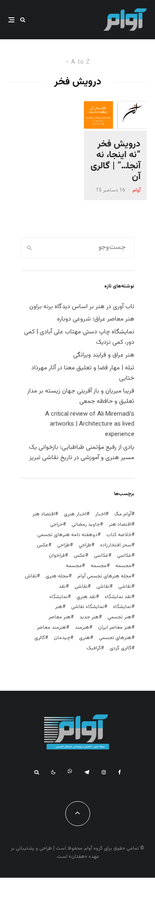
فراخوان (57, 555)
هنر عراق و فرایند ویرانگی (103, 355)
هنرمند (82, 627)
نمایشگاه (122, 607)
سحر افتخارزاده (115, 545)
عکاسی (124, 555)
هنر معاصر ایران (114, 627)
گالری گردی (120, 648)
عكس (42, 545)
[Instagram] (103, 772)
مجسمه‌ (74, 566)
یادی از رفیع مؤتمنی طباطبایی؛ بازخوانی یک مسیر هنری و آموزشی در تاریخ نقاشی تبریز (81, 452)
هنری (84, 638)
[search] (29, 248)
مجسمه (123, 566)
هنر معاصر (59, 617)
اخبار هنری (75, 514)
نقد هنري (86, 597)
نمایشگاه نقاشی (87, 607)
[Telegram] (86, 772)
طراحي (85, 545)
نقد (62, 586)
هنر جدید (89, 617)
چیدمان (62, 638)
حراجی (56, 524)
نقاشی (124, 586)
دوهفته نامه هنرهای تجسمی (67, 535)
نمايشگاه (58, 597)
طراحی (63, 545)
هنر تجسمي (119, 617)
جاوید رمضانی (86, 524)
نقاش (31, 576)
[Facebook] (119, 772)
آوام (136, 190)
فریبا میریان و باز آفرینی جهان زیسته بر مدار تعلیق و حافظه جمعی (80, 396)
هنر (58, 607)
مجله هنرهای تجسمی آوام (104, 576)
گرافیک (93, 648)
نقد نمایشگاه (118, 597)
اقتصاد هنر (43, 514)
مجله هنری (57, 576)
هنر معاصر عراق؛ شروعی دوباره (95, 319)
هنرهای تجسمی (115, 638)
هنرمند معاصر (51, 627)
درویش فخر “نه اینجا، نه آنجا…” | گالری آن (116, 161)
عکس (79, 555)
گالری (39, 638)
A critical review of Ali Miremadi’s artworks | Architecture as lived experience (89, 424)
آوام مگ (122, 514)
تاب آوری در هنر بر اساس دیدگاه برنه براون (81, 306)
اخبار (100, 514)
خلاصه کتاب (118, 535)
